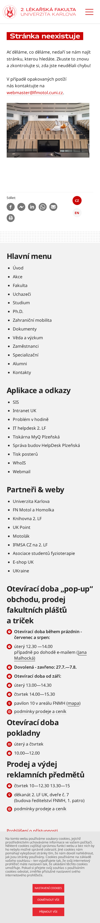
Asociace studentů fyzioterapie (44, 553)
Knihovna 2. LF (27, 518)
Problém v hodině (31, 419)
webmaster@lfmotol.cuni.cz (35, 92)
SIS (16, 402)
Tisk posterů (25, 454)
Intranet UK (24, 410)
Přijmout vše (48, 911)
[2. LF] (48, 12)
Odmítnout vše (48, 900)
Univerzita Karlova (31, 501)
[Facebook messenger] (21, 207)
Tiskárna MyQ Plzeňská (36, 437)
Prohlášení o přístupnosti (32, 831)
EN (77, 213)
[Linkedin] (32, 207)
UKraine (21, 571)
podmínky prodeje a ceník (40, 711)
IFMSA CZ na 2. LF (30, 545)
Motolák (21, 536)
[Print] (11, 218)
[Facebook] (11, 207)
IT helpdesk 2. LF (29, 428)
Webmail (21, 471)
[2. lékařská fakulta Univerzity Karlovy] (10, 12)
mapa (73, 703)
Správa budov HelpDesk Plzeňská (46, 445)
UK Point (21, 527)
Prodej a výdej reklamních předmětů (45, 769)
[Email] (53, 207)
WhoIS (19, 463)
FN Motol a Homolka (33, 510)
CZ (77, 200)
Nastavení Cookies (48, 888)
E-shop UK (23, 562)
